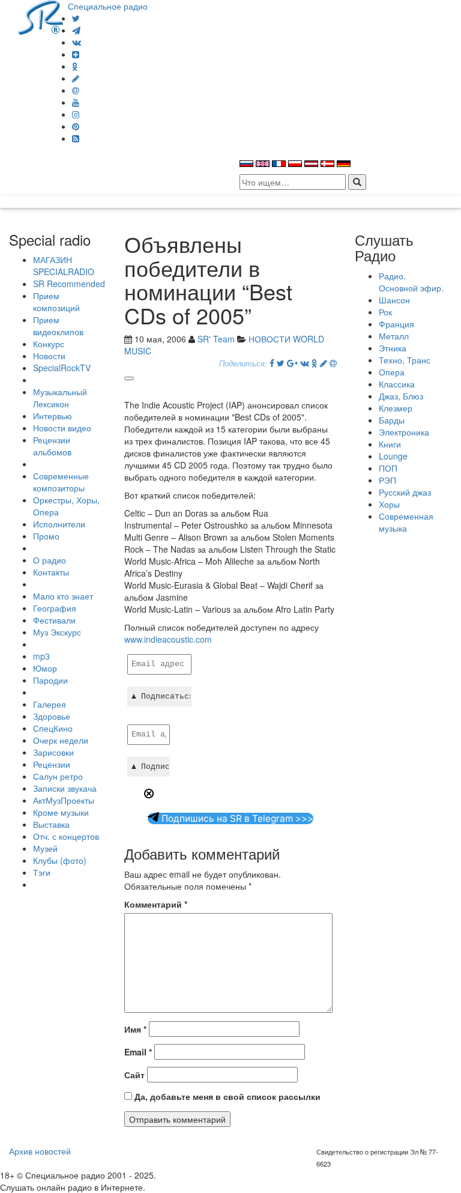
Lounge (393, 456)
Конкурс (48, 344)
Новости (49, 356)
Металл (394, 336)
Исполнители (59, 524)
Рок (385, 312)
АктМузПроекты (63, 800)
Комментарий (155, 904)
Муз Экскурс (57, 632)
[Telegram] (76, 30)
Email (138, 1052)
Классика (397, 384)
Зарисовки (53, 752)
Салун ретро (58, 776)
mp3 (41, 656)
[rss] (75, 138)
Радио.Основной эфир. (411, 282)
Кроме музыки (61, 812)
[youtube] (75, 102)
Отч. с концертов (66, 836)
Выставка (51, 824)
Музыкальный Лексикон (60, 398)
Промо (46, 536)
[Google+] (292, 363)
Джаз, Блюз (401, 396)
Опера (392, 372)
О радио (49, 560)
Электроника (404, 432)
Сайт (134, 1075)
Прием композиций (56, 302)
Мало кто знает (63, 596)
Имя (135, 1029)
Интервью (52, 416)
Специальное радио (108, 6)
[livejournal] (75, 78)
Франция (396, 324)
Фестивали (54, 620)
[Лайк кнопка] (129, 378)
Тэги (41, 872)
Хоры (389, 504)
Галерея (49, 704)
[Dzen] (75, 54)
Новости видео (62, 428)
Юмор (45, 668)
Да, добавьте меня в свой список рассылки (226, 1096)
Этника (392, 348)
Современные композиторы (61, 482)
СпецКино (53, 728)
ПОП (388, 468)
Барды (392, 420)
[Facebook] (272, 363)
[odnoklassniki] (75, 66)
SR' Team (216, 339)
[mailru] (75, 90)
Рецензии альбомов (52, 446)
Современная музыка (406, 522)
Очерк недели (60, 740)
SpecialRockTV (62, 368)
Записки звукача (65, 788)
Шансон (394, 300)
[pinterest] (75, 126)
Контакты (51, 572)
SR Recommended (69, 284)
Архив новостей (40, 1151)
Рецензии (51, 764)
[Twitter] (76, 18)
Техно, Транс (404, 360)
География (54, 608)
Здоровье (51, 716)
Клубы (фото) (59, 860)
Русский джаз (405, 492)
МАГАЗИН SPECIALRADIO (63, 265)
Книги (390, 444)
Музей (45, 848)
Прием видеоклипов (58, 326)
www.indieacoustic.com (168, 639)
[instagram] (75, 114)
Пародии (50, 680)
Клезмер (395, 408)
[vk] (76, 42)
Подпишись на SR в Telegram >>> (236, 818)
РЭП (387, 480)
